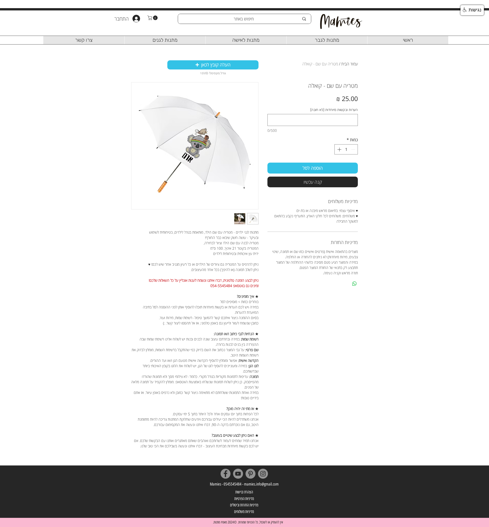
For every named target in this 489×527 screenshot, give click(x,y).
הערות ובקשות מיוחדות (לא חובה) (334, 110)
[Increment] (338, 149)
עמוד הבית (349, 64)
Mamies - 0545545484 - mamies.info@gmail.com (244, 484)
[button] (153, 18)
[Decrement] (353, 149)
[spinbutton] (346, 149)
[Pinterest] (250, 474)
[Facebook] (225, 474)
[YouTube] (238, 474)
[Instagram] (263, 474)
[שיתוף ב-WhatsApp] (354, 284)
